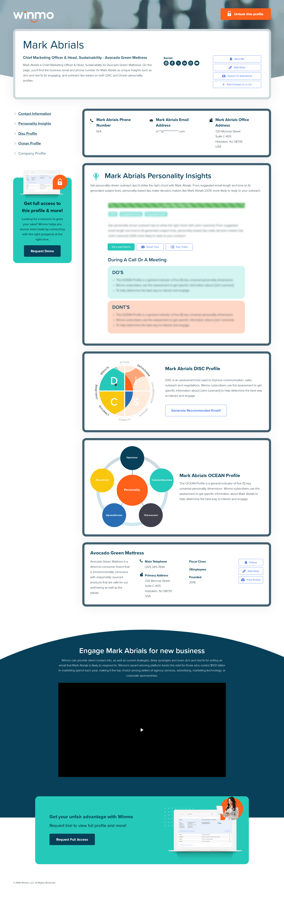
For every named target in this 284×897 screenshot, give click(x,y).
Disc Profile (27, 133)
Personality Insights (34, 123)
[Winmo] (42, 16)
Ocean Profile (29, 143)
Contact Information (34, 113)
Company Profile (32, 153)
